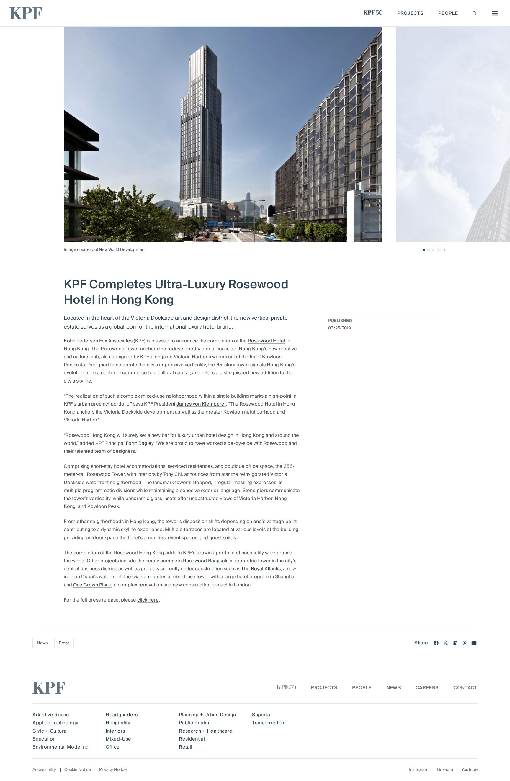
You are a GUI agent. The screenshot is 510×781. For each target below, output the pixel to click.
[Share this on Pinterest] (464, 642)
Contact (465, 688)
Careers (427, 688)
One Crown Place (92, 585)
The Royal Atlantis (261, 569)
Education (43, 739)
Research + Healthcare (205, 731)
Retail (185, 747)
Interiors (115, 731)
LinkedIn (445, 770)
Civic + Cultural (50, 731)
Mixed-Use (118, 739)
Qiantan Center (148, 577)
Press (64, 643)
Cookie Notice (77, 769)
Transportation (268, 723)
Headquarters (122, 715)
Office (113, 747)
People (362, 688)
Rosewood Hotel (266, 341)
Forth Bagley (139, 443)
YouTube (469, 770)
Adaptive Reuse (50, 715)
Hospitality (118, 723)
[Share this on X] (445, 642)
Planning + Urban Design (207, 715)
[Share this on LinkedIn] (455, 642)
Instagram (419, 770)
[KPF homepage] (25, 13)
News (42, 643)
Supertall (262, 715)
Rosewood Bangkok (205, 561)
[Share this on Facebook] (436, 642)
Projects (324, 688)
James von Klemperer (201, 404)
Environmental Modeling (60, 747)
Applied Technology (55, 723)
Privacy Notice (113, 769)
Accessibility (44, 769)
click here (148, 600)
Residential (192, 739)
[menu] (493, 13)
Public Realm (194, 723)
